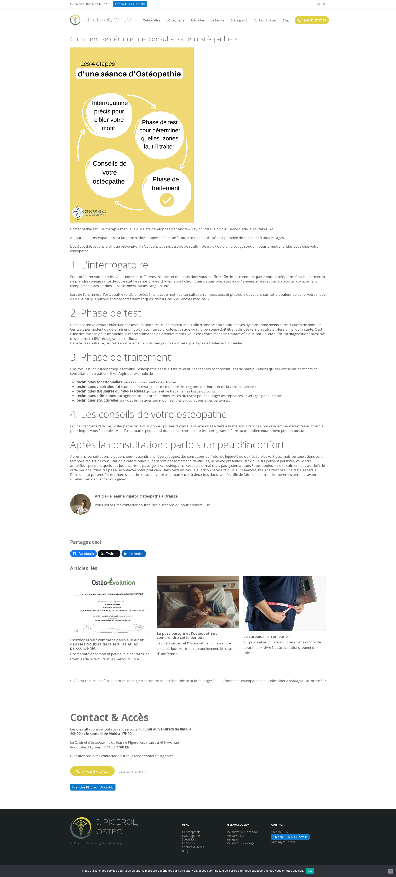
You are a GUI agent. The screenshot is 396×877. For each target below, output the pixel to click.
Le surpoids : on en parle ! (266, 636)
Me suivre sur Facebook (242, 832)
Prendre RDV (279, 832)
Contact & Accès (193, 847)
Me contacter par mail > (132, 771)
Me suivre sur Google (240, 843)
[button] (83, 553)
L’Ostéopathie (191, 832)
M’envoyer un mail (283, 842)
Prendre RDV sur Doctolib (130, 4)
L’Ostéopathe (191, 836)
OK (310, 870)
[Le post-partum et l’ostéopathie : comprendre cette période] (198, 601)
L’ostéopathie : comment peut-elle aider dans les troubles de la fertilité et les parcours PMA (107, 644)
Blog (185, 851)
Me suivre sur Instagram (235, 837)
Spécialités (189, 839)
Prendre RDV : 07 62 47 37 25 (91, 4)
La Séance (189, 843)
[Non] (390, 871)
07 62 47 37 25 (95, 771)
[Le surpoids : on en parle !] (284, 603)
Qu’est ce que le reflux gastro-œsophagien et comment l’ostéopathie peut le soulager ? (142, 680)
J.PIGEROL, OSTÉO (108, 20)
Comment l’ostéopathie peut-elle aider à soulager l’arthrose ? (272, 680)
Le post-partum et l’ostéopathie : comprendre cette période (187, 635)
